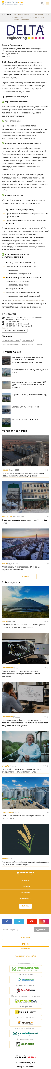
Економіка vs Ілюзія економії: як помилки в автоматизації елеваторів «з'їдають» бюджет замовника (31, 17)
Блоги (4, 563)
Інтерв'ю (5, 766)
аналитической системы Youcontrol (29, 300)
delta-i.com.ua (7, 328)
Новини (5, 470)
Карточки (6, 859)
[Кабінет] (25, 911)
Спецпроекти (7, 668)
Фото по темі (7, 516)
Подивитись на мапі (15, 331)
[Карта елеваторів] (25, 906)
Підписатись (42, 929)
